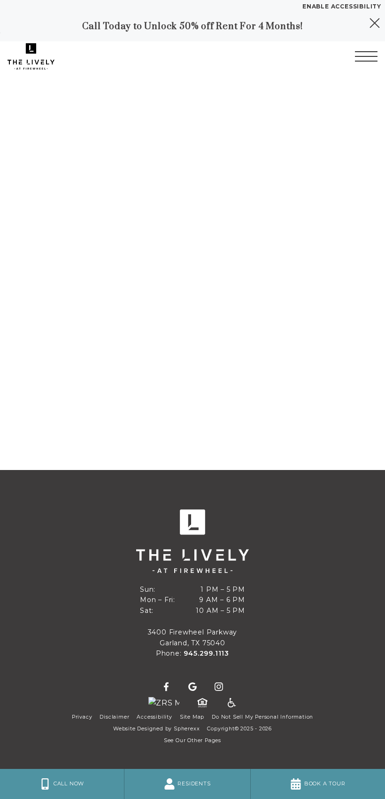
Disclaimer (114, 717)
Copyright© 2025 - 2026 (239, 729)
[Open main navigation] (366, 56)
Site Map (192, 717)
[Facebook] (166, 687)
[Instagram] (219, 687)
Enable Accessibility (341, 6)
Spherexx (187, 729)
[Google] (192, 687)
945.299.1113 (206, 653)
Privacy (82, 717)
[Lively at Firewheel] (58, 56)
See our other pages (192, 740)
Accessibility (154, 717)
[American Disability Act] (231, 703)
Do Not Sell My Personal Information (262, 717)
